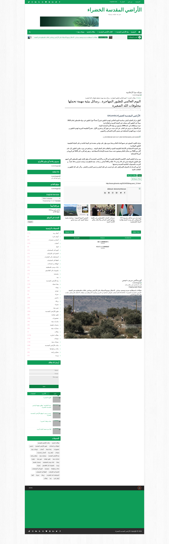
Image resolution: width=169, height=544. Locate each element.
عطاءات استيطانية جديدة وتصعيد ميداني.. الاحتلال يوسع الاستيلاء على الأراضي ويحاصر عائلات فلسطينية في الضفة (87, 37)
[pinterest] (49, 1)
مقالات (57, 332)
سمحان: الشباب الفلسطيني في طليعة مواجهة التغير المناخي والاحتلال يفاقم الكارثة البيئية (103, 220)
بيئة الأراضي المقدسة (122, 32)
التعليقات (32, 393)
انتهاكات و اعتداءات (125, 37)
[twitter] (56, 1)
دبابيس (57, 298)
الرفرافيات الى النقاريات (52, 257)
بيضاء (57, 287)
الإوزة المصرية (47, 397)
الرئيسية (137, 2)
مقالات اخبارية (132, 98)
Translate (58, 201)
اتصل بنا (122, 2)
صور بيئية (56, 308)
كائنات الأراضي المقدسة (106, 32)
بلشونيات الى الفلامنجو (52, 270)
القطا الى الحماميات (53, 260)
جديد (55, 393)
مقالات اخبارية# (132, 175)
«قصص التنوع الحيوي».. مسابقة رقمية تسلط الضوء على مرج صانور (76, 219)
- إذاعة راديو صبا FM (55, 210)
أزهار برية (56, 233)
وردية (57, 355)
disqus (102, 238)
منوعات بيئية (80, 32)
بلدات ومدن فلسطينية (52, 267)
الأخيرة (44, 393)
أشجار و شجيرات (54, 240)
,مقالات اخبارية (118, 110)
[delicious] (28, 1)
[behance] (35, 1)
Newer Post (69, 232)
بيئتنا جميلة (56, 284)
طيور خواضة (55, 315)
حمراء (57, 294)
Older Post (136, 232)
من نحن (130, 2)
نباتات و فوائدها (54, 349)
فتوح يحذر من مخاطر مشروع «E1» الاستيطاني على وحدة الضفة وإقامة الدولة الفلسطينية (130, 220)
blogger (76, 238)
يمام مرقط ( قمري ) (45, 421)
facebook (128, 238)
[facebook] (59, 1)
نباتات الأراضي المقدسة (52, 345)
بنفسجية (56, 274)
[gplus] (52, 1)
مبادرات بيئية (45, 37)
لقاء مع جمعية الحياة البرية (44, 429)
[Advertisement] (94, 53)
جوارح (57, 291)
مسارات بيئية (55, 328)
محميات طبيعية (54, 325)
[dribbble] (42, 1)
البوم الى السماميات (53, 250)
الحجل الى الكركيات (53, 253)
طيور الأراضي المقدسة (52, 311)
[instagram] (32, 1)
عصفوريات (56, 318)
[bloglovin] (45, 1)
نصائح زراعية (55, 352)
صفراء (57, 304)
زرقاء (57, 301)
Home (139, 98)
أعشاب (57, 243)
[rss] (39, 1)
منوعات (56, 338)
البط (57, 247)
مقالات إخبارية (91, 32)
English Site (113, 2)
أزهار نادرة (56, 236)
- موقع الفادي (57, 212)
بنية (58, 277)
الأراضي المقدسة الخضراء (114, 10)
